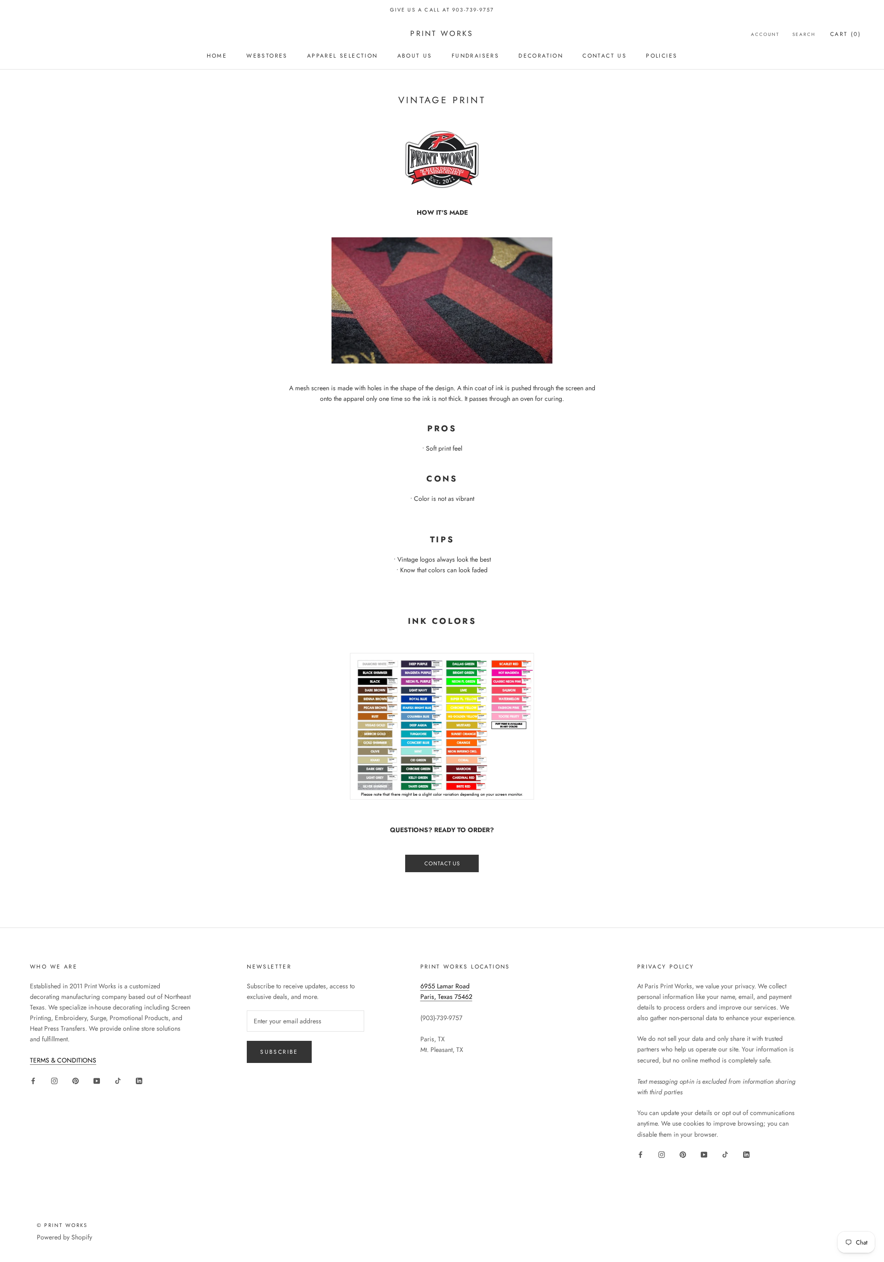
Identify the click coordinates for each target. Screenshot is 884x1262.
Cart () (845, 34)
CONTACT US (604, 56)
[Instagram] (54, 1080)
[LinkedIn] (139, 1080)
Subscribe (279, 1052)
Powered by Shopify (64, 1237)
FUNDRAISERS (475, 56)
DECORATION (540, 56)
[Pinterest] (75, 1080)
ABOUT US (414, 56)
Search (803, 34)
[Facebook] (33, 1080)
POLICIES (661, 56)
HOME (217, 56)
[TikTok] (118, 1080)
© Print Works (62, 1225)
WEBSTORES (267, 56)
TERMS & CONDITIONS (63, 1060)
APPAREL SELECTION (342, 56)
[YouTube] (96, 1080)
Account (765, 34)
